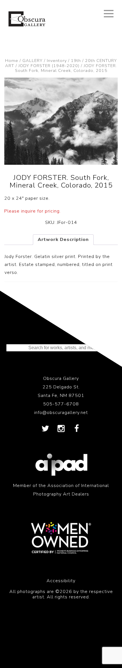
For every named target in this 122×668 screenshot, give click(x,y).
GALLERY (32, 60)
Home (11, 60)
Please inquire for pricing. (32, 211)
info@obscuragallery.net (61, 412)
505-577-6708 (61, 404)
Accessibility (61, 581)
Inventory (57, 60)
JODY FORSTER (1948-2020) (48, 65)
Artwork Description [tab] (63, 239)
